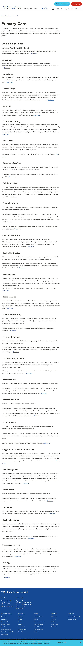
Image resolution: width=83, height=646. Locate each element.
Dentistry (6, 106)
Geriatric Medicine (11, 236)
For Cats (53, 621)
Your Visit (20, 624)
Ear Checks (7, 141)
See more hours (19, 608)
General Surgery (10, 203)
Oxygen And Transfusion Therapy (18, 450)
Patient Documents (38, 626)
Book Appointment (62, 4)
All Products (54, 616)
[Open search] (76, 8)
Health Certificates (11, 253)
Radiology (7, 507)
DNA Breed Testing (11, 122)
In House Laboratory (11, 315)
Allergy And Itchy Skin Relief (15, 48)
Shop (35, 8)
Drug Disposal (72, 620)
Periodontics (8, 490)
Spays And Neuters (11, 545)
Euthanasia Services (11, 163)
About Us (5, 8)
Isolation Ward (9, 422)
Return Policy (54, 626)
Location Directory (5, 624)
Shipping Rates (54, 624)
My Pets (36, 619)
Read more (34, 53)
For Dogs (53, 619)
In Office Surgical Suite (13, 358)
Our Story (20, 616)
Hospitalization (9, 297)
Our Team (20, 621)
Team (19, 8)
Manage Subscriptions (39, 621)
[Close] (80, 642)
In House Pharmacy (11, 337)
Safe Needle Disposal (73, 617)
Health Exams (8, 274)
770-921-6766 (9, 606)
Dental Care (8, 74)
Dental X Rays (8, 89)
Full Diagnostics (9, 183)
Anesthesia (7, 60)
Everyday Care (28, 8)
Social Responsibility (6, 629)
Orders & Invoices (38, 629)
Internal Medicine (10, 400)
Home (2, 15)
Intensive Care (9, 380)
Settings (36, 631)
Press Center (4, 626)
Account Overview (38, 616)
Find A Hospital (5, 621)
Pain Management (10, 470)
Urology (6, 563)
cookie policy (17, 643)
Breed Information (22, 629)
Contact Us (3, 619)
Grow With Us (4, 634)
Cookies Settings (61, 642)
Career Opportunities (6, 632)
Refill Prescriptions (38, 624)
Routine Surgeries (10, 520)
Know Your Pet (21, 626)
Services (13, 8)
